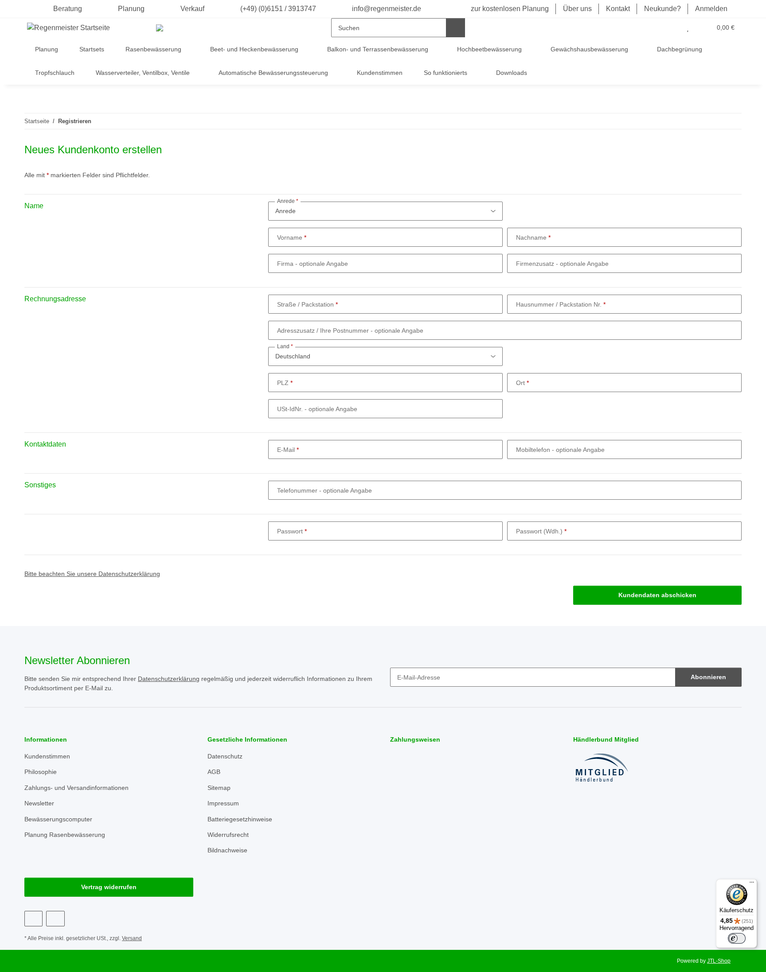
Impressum (223, 803)
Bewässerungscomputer (58, 819)
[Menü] (751, 884)
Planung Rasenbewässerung (64, 834)
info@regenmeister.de (385, 8)
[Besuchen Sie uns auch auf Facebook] (33, 918)
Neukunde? (662, 8)
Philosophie (40, 771)
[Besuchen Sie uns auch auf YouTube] (55, 918)
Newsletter (39, 803)
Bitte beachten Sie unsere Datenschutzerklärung (92, 573)
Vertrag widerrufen (109, 886)
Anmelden (711, 8)
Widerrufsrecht (228, 834)
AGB (213, 771)
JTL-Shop (719, 961)
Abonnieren (708, 676)
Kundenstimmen (380, 72)
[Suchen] (455, 27)
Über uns (577, 8)
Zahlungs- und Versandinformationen (76, 787)
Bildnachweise (227, 850)
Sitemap (219, 787)
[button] (670, 27)
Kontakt (618, 8)
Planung (131, 8)
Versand (132, 938)
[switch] (737, 938)
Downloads (511, 72)
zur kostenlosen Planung (510, 8)
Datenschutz (224, 756)
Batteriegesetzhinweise (239, 819)
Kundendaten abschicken (657, 595)
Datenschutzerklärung (168, 678)
